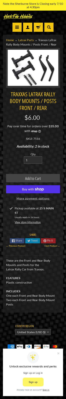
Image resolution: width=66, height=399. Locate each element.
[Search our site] (49, 27)
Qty (33, 154)
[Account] (27, 27)
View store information (28, 222)
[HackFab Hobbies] (18, 17)
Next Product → (52, 245)
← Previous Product (15, 245)
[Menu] (17, 27)
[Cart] (38, 27)
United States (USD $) (31, 332)
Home (10, 40)
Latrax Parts (26, 40)
